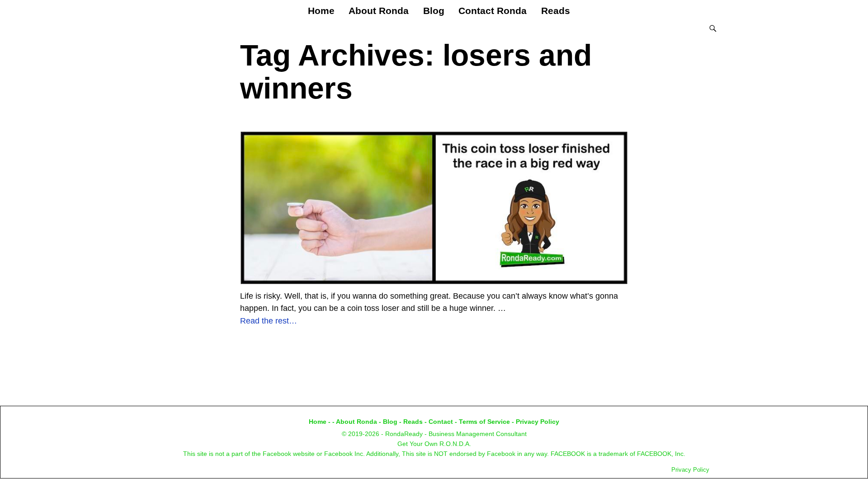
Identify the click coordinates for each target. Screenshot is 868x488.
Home (321, 10)
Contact (441, 421)
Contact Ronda (492, 10)
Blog (433, 10)
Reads (555, 10)
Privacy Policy (537, 421)
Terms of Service (484, 421)
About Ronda (379, 10)
